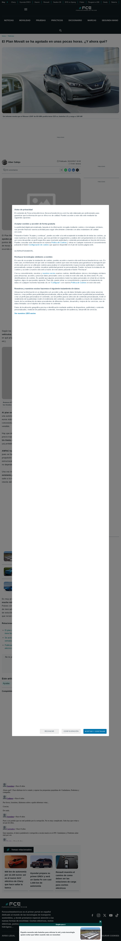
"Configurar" (55, 283)
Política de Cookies (59, 242)
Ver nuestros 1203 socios (25, 313)
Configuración (71, 731)
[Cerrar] (100, 921)
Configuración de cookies (39, 245)
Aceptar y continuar (95, 731)
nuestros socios (49, 273)
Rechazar (49, 731)
